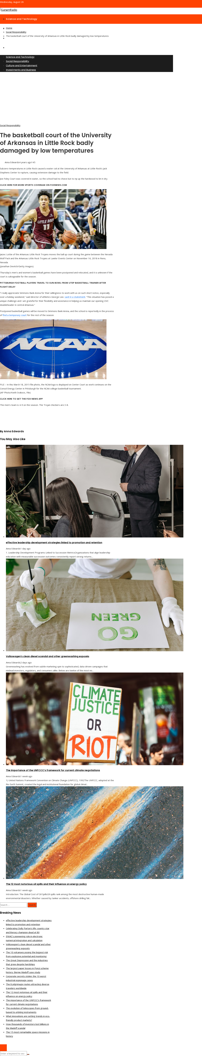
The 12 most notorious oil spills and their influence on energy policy (46, 884)
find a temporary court (15, 315)
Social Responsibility (10, 125)
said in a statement (75, 296)
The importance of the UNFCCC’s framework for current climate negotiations (53, 770)
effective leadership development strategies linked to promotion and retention (54, 542)
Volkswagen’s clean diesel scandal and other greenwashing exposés (47, 656)
